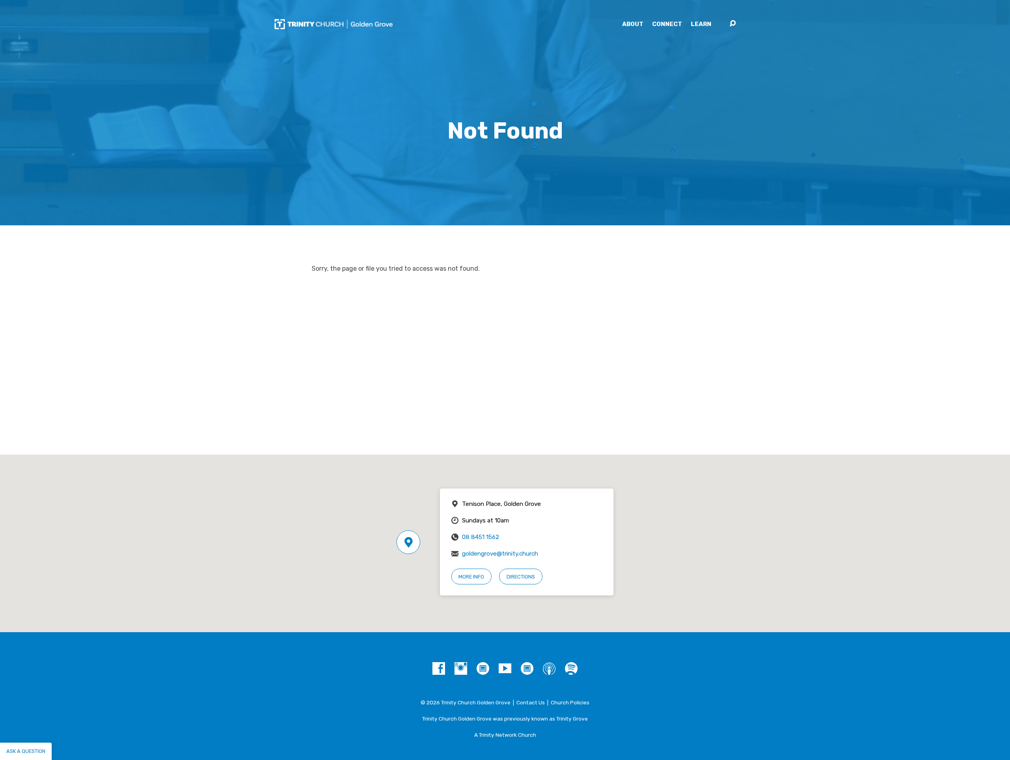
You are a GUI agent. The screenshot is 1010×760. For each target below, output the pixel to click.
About (632, 24)
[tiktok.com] (483, 668)
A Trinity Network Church (505, 735)
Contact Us (530, 702)
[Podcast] (549, 668)
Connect (667, 24)
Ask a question (25, 751)
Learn (701, 24)
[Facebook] (438, 668)
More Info (471, 577)
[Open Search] (732, 24)
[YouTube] (505, 668)
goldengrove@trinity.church (500, 553)
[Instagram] (460, 668)
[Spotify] (571, 668)
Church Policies (570, 702)
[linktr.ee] (527, 668)
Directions (521, 577)
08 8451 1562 (480, 537)
